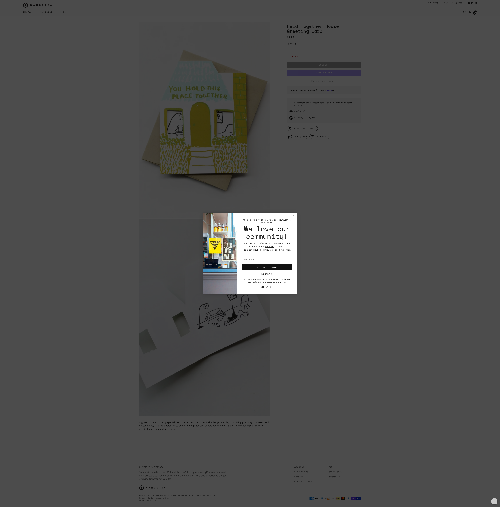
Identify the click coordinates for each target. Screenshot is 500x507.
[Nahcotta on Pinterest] (271, 287)
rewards (269, 246)
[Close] (294, 216)
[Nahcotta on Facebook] (262, 287)
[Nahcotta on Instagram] (266, 287)
